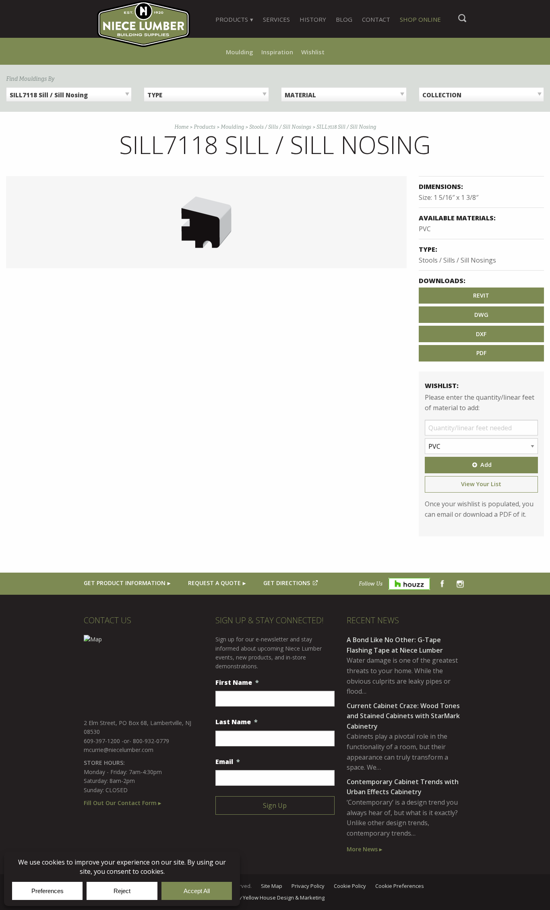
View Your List (481, 484)
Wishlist (313, 52)
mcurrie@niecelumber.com (118, 750)
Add (486, 464)
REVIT (481, 295)
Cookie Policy (350, 886)
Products (204, 126)
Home (181, 126)
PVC (425, 228)
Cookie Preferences (399, 886)
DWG (481, 314)
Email (227, 762)
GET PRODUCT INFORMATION (124, 583)
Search (462, 22)
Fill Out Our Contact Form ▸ (122, 803)
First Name (237, 682)
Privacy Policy (308, 886)
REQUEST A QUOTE (214, 583)
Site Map (271, 886)
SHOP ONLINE (420, 19)
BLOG (344, 19)
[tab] (234, 19)
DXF (481, 334)
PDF (481, 353)
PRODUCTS (231, 19)
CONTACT (376, 19)
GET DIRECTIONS (286, 583)
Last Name (236, 722)
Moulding (239, 52)
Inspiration (277, 52)
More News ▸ (364, 849)
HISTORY (313, 19)
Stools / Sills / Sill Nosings (280, 126)
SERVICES (276, 19)
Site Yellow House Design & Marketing (275, 898)
